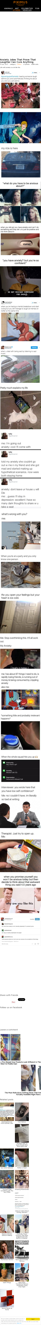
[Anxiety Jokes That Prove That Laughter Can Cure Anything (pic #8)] (20, 383)
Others (16, 10)
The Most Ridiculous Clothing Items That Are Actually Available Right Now (23, 1093)
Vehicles (27, 10)
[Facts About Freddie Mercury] (22, 1258)
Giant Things (7, 1282)
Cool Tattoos (22, 1122)
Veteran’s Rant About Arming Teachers (22, 1211)
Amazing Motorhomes (22, 1189)
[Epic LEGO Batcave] (7, 1166)
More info (19, 1323)
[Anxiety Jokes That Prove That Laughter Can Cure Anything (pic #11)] (20, 551)
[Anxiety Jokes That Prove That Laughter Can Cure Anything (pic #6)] (20, 296)
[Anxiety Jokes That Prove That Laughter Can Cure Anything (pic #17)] (20, 781)
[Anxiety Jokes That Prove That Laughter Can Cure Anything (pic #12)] (20, 589)
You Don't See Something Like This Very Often (7, 1190)
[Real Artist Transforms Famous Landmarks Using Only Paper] (22, 1281)
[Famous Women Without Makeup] (7, 1232)
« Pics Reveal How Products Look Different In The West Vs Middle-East (20, 1063)
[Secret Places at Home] (7, 1307)
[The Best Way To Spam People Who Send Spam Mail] (22, 1142)
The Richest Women (7, 1259)
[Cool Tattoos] (22, 1120)
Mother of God (21, 1168)
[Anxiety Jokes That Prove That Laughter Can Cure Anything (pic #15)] (20, 710)
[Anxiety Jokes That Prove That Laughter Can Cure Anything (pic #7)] (20, 341)
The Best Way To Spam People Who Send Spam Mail (22, 1145)
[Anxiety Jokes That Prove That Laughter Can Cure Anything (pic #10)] (20, 508)
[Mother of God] (22, 1166)
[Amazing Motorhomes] (22, 1188)
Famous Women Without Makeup (7, 1234)
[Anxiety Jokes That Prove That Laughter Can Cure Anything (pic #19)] (20, 871)
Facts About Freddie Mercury (22, 1260)
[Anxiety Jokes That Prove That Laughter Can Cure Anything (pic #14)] (20, 668)
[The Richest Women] (7, 1258)
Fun (37, 8)
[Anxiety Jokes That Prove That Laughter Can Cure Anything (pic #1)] (20, 108)
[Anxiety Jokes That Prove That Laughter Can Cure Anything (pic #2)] (20, 142)
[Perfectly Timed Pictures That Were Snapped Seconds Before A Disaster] (22, 1232)
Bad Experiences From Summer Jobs (7, 1122)
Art (17, 8)
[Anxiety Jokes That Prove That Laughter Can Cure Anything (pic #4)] (20, 222)
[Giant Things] (7, 1281)
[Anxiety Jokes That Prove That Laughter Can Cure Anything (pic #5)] (20, 255)
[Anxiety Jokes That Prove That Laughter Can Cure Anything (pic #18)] (20, 827)
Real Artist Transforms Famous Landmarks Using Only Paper (22, 1284)
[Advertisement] (20, 34)
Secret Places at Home (7, 1308)
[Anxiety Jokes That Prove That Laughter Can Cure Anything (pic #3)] (20, 178)
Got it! (33, 1319)
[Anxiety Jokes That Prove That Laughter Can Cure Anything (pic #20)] (20, 912)
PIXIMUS (20, 2)
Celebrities (27, 8)
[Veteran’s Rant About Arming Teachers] (22, 1209)
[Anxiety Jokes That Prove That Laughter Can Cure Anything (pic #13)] (20, 633)
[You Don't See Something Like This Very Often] (7, 1188)
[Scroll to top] (34, 1316)
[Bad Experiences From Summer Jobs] (7, 1120)
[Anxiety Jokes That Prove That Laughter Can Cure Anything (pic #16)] (20, 750)
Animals (8, 8)
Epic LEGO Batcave (7, 1168)
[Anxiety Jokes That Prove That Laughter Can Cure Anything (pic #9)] (20, 429)
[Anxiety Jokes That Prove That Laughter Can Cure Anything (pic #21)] (20, 945)
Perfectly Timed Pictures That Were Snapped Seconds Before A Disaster (22, 1236)
